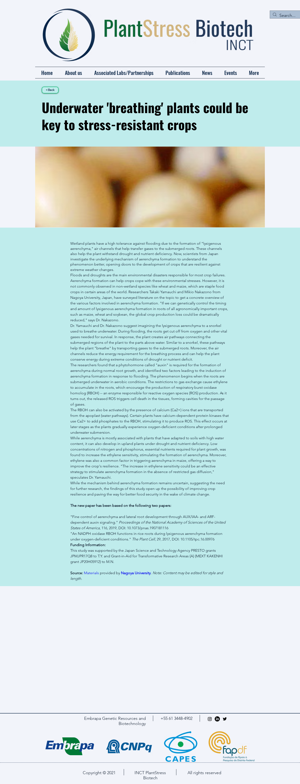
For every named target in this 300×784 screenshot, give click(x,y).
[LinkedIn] (217, 718)
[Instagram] (209, 718)
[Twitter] (224, 718)
